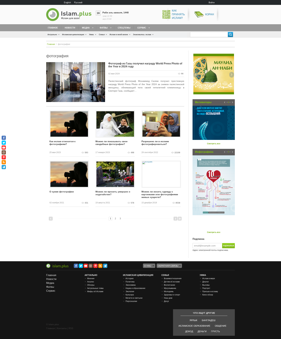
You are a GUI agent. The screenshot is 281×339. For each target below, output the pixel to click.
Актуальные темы (95, 288)
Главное (53, 28)
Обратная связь (168, 265)
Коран (209, 14)
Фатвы (104, 28)
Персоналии (131, 301)
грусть (215, 331)
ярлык (193, 320)
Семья (102, 34)
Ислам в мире (208, 278)
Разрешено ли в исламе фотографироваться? (155, 142)
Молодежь (169, 291)
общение (220, 326)
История (130, 278)
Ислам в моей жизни (119, 34)
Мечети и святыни (134, 298)
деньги (202, 331)
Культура (130, 295)
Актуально (52, 34)
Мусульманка (170, 288)
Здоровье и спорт (172, 295)
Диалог (205, 282)
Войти (211, 2)
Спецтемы (124, 28)
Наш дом (168, 298)
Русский (78, 2)
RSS (71, 328)
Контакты (62, 328)
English (67, 2)
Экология (130, 291)
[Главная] (70, 14)
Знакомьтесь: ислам (142, 34)
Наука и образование (135, 288)
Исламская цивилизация (73, 34)
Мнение (90, 278)
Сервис (141, 28)
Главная (51, 44)
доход (189, 331)
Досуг (166, 301)
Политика (130, 282)
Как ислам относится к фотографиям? (62, 142)
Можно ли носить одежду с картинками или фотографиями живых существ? (159, 194)
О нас (147, 265)
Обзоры (90, 285)
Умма (91, 34)
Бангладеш (208, 320)
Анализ (90, 282)
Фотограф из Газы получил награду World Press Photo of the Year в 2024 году (145, 65)
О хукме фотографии (61, 191)
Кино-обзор (207, 295)
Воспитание (169, 285)
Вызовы (206, 285)
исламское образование (194, 326)
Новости (70, 28)
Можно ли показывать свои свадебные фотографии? (111, 142)
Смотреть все (213, 143)
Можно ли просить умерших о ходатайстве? (112, 193)
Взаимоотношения (172, 278)
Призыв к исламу (210, 291)
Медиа (86, 28)
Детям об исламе (172, 282)
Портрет (206, 288)
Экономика (131, 285)
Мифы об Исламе (95, 291)
